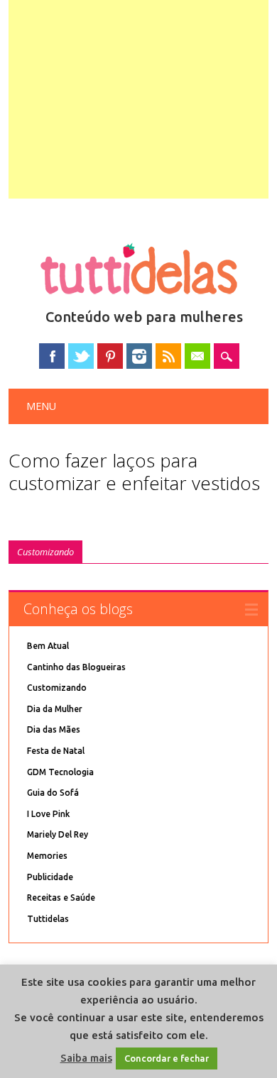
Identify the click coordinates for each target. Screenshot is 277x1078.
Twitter (81, 356)
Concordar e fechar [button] (166, 1058)
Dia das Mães (53, 729)
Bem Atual (48, 645)
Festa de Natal (56, 750)
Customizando (45, 551)
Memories (47, 855)
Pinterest (110, 356)
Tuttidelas (48, 918)
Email (197, 356)
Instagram (139, 356)
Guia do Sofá (53, 792)
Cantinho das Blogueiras (76, 667)
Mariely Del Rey (57, 834)
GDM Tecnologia (60, 772)
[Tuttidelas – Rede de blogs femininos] (138, 300)
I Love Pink (48, 813)
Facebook (52, 356)
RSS (168, 356)
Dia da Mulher (54, 708)
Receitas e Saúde (61, 897)
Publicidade (50, 877)
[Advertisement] (139, 99)
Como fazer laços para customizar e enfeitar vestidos (134, 472)
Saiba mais (86, 1058)
